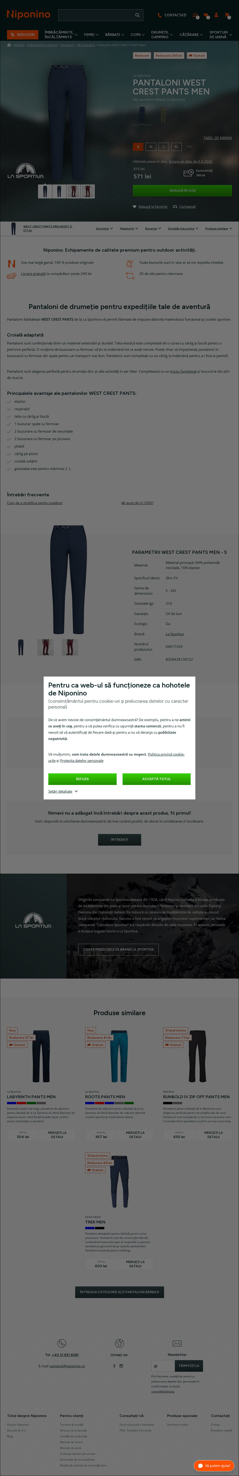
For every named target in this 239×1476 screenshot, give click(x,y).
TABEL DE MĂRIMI (218, 138)
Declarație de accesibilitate (77, 1460)
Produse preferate (205, 15)
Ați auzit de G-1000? (137, 503)
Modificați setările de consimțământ (83, 1465)
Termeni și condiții (72, 1425)
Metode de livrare (71, 1442)
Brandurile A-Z (16, 1430)
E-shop (215, 1425)
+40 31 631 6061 (65, 1355)
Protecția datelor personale (81, 760)
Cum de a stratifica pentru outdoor (35, 503)
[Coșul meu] (226, 15)
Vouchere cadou (177, 1425)
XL (176, 146)
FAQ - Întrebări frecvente (135, 1430)
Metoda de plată (70, 1448)
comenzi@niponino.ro (67, 1366)
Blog (10, 1436)
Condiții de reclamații (73, 1436)
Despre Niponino (18, 1425)
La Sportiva (175, 634)
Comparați (195, 15)
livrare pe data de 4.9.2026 (190, 161)
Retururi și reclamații (73, 1430)
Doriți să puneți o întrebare (137, 1425)
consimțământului (162, 1391)
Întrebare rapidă (221, 1430)
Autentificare (216, 15)
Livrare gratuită (33, 273)
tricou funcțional (183, 371)
